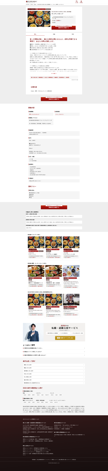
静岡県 (29, 394)
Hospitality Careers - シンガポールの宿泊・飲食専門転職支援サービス (38, 427)
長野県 (33, 394)
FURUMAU (27, 4)
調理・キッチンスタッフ (34, 114)
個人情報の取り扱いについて (65, 459)
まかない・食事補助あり (49, 77)
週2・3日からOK (34, 77)
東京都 (32, 4)
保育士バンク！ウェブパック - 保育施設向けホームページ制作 (36, 451)
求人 (35, 34)
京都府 (29, 402)
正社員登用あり (61, 77)
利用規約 (34, 459)
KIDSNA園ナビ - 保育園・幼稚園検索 (62, 428)
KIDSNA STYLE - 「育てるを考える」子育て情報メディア (66, 425)
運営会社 (74, 459)
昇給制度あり (41, 77)
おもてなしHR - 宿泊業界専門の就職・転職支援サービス (34, 425)
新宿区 (35, 4)
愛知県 (46, 402)
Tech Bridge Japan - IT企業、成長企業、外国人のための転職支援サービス (69, 435)
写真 (73, 34)
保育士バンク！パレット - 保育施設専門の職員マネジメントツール (36, 449)
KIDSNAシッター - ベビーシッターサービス (63, 427)
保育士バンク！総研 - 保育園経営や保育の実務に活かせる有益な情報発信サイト (38, 454)
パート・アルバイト (59, 114)
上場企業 (67, 77)
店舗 (54, 34)
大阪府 (42, 394)
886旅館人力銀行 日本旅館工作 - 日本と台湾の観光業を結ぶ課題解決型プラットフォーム (38, 429)
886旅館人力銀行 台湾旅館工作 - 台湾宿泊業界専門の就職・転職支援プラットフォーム (38, 432)
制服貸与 (56, 77)
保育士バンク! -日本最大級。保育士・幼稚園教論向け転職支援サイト (37, 439)
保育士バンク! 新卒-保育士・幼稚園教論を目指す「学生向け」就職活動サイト (38, 441)
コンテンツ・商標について (51, 459)
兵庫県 (33, 402)
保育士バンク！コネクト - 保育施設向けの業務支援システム (35, 448)
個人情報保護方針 (41, 459)
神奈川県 (47, 394)
